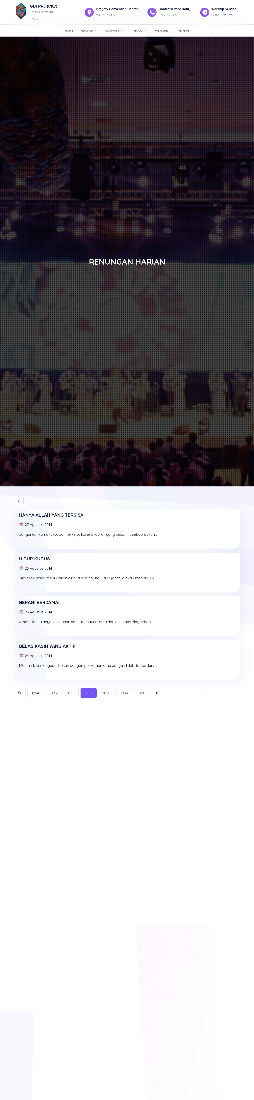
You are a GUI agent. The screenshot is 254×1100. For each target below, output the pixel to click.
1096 (70, 693)
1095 (53, 693)
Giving (184, 30)
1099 (124, 693)
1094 (35, 693)
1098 (106, 693)
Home (69, 30)
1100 (141, 693)
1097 (88, 693)
